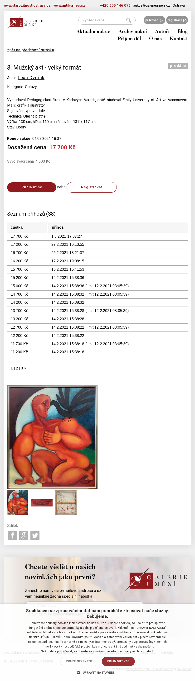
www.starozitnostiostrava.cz (27, 5)
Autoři (162, 31)
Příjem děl (129, 39)
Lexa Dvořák (31, 77)
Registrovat (91, 187)
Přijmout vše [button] (118, 661)
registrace (175, 20)
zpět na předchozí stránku (30, 50)
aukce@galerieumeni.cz (151, 5)
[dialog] (97, 642)
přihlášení (152, 20)
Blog (183, 31)
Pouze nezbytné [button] (79, 661)
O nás (155, 39)
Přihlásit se (31, 187)
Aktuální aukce (93, 31)
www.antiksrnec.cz (69, 5)
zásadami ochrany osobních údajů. (129, 651)
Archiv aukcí (132, 31)
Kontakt (179, 39)
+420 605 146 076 (115, 5)
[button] (97, 672)
